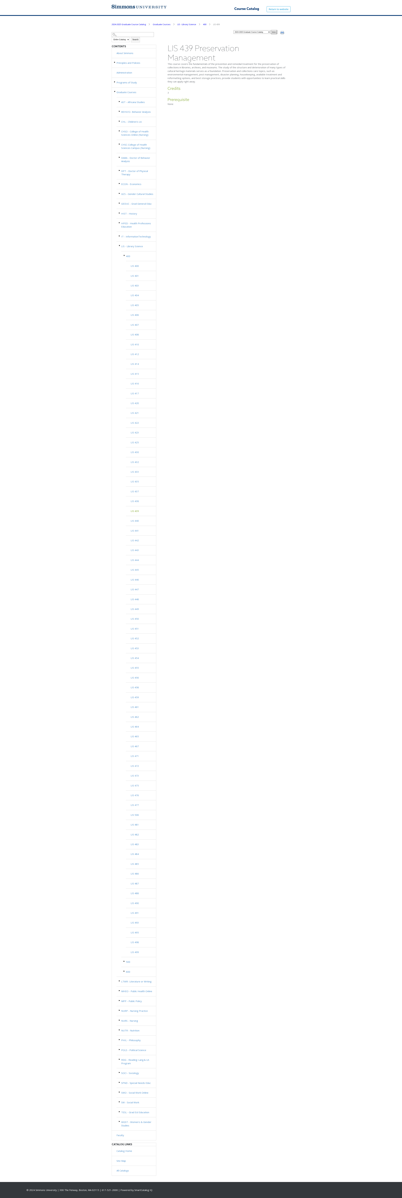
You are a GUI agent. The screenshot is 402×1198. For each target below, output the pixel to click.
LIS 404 (135, 295)
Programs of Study (127, 82)
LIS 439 (135, 511)
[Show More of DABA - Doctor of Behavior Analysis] (119, 157)
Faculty (120, 1135)
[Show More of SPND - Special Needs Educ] (119, 1082)
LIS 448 (135, 599)
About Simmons (125, 53)
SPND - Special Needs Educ (136, 1082)
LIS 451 (135, 628)
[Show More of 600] (124, 971)
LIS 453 (135, 648)
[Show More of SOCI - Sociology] (119, 1072)
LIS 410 (135, 344)
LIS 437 (135, 491)
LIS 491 (135, 912)
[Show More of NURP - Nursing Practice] (119, 1010)
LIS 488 (135, 893)
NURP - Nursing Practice (134, 1010)
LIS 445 (135, 569)
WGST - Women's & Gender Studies (136, 1123)
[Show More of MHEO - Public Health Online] (119, 991)
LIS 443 (135, 550)
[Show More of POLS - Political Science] (119, 1050)
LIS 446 (135, 579)
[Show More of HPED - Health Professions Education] (119, 223)
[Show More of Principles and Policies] (115, 62)
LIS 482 (135, 834)
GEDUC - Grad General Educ (136, 203)
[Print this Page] (282, 33)
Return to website (278, 9)
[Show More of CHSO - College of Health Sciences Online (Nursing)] (119, 131)
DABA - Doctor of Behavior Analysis (135, 159)
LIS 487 (135, 883)
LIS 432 (135, 462)
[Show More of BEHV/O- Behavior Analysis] (119, 111)
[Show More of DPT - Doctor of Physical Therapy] (119, 170)
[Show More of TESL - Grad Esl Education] (119, 1112)
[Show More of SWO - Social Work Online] (119, 1092)
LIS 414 (135, 363)
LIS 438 (135, 501)
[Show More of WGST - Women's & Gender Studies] (119, 1121)
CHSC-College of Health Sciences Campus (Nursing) (135, 146)
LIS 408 (135, 334)
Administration (124, 72)
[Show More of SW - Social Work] (119, 1102)
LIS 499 (135, 952)
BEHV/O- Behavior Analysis (136, 111)
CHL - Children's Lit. (131, 121)
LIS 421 (135, 412)
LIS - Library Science (186, 24)
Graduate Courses (162, 24)
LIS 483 (135, 844)
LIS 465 (135, 736)
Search (135, 39)
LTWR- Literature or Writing (136, 981)
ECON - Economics (131, 184)
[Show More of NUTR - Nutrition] (119, 1030)
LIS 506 (135, 814)
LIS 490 (135, 903)
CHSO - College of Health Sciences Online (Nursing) (135, 133)
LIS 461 (135, 707)
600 (128, 971)
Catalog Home (124, 1150)
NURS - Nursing (129, 1020)
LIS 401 (135, 275)
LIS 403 (135, 285)
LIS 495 (135, 932)
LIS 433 (135, 471)
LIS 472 (135, 765)
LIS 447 (135, 589)
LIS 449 (135, 609)
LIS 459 (135, 697)
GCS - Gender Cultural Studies (137, 194)
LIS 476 (135, 795)
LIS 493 (135, 922)
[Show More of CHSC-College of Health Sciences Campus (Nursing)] (119, 144)
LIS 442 (135, 540)
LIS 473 (135, 775)
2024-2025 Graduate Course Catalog (129, 24)
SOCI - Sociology (130, 1073)
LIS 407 (135, 324)
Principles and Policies (128, 62)
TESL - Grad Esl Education (135, 1112)
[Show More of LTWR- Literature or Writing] (119, 981)
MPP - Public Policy (131, 1001)
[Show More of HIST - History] (119, 213)
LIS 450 (135, 618)
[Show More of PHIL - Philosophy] (119, 1040)
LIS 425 (135, 442)
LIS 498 (135, 942)
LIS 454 (135, 658)
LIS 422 (135, 422)
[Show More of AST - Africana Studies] (119, 102)
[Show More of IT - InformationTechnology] (119, 236)
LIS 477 (135, 805)
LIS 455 (135, 667)
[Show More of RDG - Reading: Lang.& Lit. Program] (119, 1059)
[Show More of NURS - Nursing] (119, 1020)
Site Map (121, 1160)
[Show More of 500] (124, 961)
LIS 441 (135, 530)
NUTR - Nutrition (130, 1030)
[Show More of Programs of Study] (115, 82)
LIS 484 (135, 854)
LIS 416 (135, 383)
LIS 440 (135, 520)
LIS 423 (135, 432)
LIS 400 (135, 265)
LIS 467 (135, 746)
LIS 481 (135, 824)
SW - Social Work (130, 1102)
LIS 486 (135, 873)
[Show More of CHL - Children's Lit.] (119, 121)
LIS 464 (135, 726)
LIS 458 (135, 687)
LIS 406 (135, 314)
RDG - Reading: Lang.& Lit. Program (135, 1061)
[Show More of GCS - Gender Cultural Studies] (119, 193)
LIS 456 (135, 677)
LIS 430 (135, 452)
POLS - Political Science (133, 1050)
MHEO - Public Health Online (136, 991)
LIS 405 (135, 305)
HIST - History (129, 213)
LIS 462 (135, 716)
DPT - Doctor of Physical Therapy (134, 172)
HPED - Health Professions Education (136, 225)
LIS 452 (135, 638)
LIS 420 (135, 403)
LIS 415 (135, 373)
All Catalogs (123, 1170)
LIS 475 (135, 785)
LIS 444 (135, 560)
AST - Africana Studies (133, 102)
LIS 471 (135, 756)
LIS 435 (135, 481)
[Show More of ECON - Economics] (119, 183)
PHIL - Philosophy (131, 1040)
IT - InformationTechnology (136, 236)
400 (204, 24)
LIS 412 (135, 354)
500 (128, 961)
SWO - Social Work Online (134, 1092)
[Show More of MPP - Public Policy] (119, 1001)
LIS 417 (135, 393)
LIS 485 (135, 863)
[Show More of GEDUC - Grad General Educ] (119, 203)
